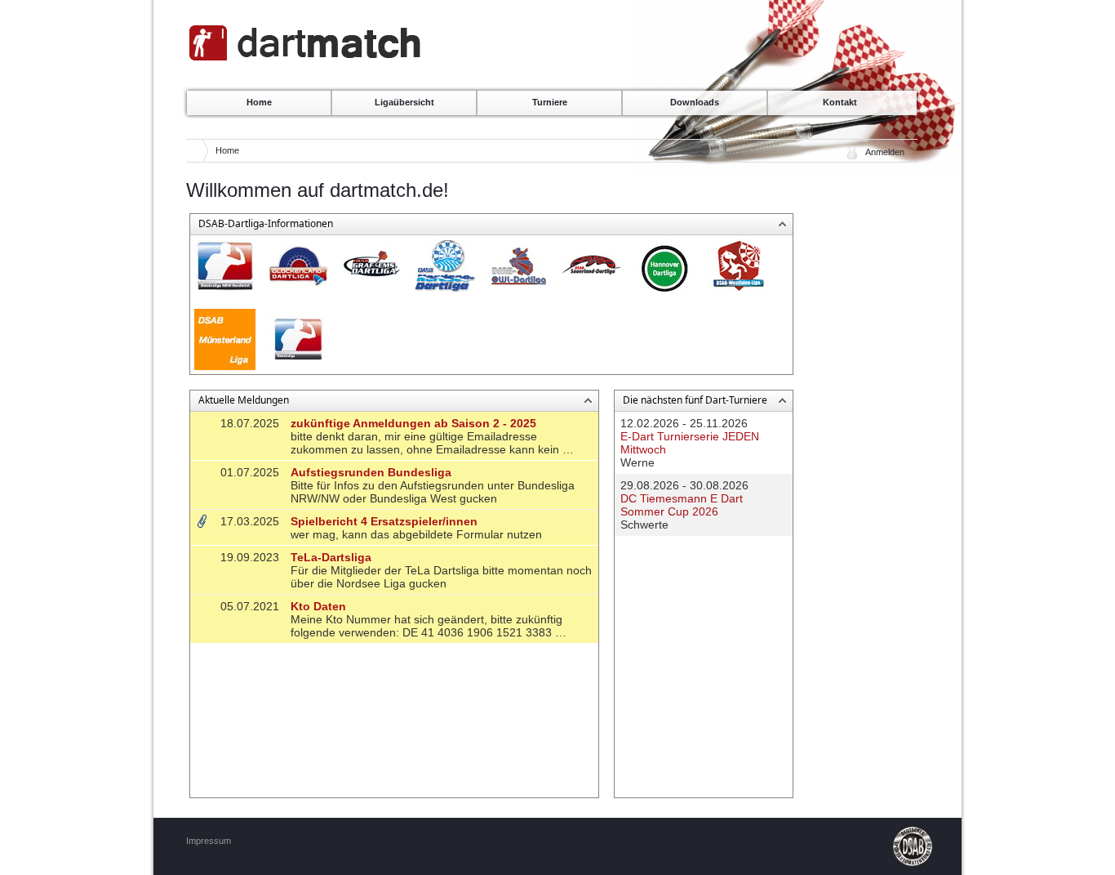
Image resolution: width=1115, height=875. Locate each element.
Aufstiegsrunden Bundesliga (371, 472)
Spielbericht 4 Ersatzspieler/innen (384, 521)
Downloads (694, 102)
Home (259, 102)
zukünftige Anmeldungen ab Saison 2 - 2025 (413, 423)
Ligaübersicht (404, 102)
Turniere (549, 102)
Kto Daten (318, 606)
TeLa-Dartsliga (331, 557)
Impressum (208, 841)
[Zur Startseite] (305, 58)
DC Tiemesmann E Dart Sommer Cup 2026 (681, 505)
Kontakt (840, 102)
